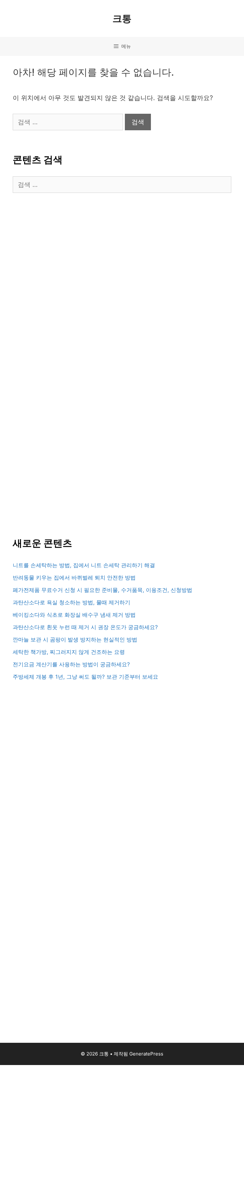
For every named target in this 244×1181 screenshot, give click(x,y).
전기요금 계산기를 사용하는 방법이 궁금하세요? (71, 664)
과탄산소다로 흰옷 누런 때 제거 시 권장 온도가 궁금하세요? (85, 627)
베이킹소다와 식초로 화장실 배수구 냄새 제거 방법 (74, 615)
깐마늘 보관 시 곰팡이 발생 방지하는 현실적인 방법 (75, 639)
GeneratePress (146, 1054)
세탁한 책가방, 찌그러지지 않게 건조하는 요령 (69, 652)
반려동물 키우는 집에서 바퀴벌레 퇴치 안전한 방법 (74, 577)
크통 (122, 18)
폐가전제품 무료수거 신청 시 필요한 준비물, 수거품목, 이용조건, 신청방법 (102, 590)
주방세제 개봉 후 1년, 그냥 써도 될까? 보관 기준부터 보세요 (85, 677)
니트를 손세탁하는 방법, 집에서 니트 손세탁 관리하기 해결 (84, 565)
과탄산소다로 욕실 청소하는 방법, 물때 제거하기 (71, 602)
